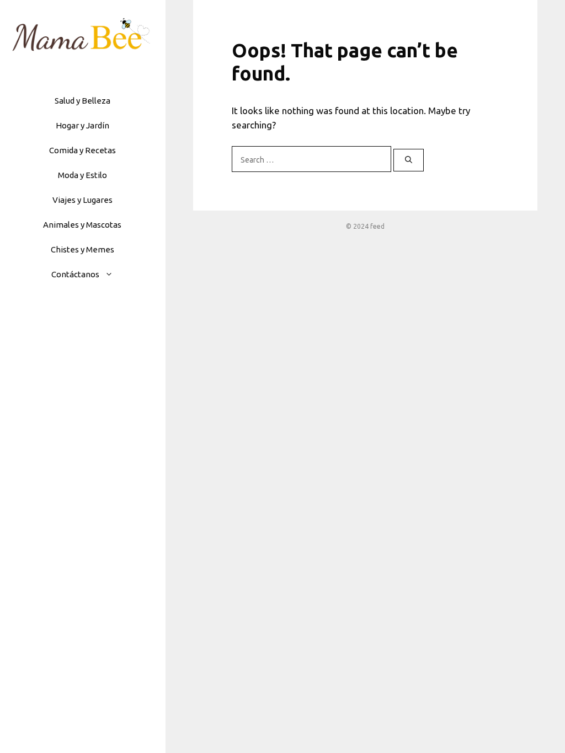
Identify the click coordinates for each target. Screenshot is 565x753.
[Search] (408, 160)
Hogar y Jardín (82, 125)
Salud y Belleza (82, 100)
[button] (111, 274)
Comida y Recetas (82, 150)
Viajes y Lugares (82, 200)
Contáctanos (75, 274)
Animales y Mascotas (82, 224)
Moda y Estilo (82, 175)
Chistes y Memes (82, 249)
